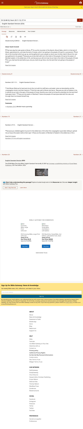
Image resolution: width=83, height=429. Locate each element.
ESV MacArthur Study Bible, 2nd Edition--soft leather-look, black (51, 235)
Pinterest (32, 404)
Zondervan (32, 388)
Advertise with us (34, 346)
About (31, 315)
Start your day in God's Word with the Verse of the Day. (41, 7)
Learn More (23, 187)
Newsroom (32, 328)
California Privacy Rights (37, 353)
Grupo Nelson (33, 379)
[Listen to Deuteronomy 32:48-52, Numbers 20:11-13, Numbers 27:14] (25, 36)
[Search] (80, 20)
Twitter (31, 408)
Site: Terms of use (34, 359)
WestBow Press (34, 386)
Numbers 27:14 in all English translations (17, 138)
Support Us (32, 331)
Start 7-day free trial (10, 187)
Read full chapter (10, 65)
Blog (30, 326)
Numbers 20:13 (11, 106)
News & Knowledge (35, 317)
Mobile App (32, 322)
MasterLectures (34, 391)
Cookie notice (33, 357)
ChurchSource (33, 375)
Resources (12, 31)
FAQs (31, 339)
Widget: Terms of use (35, 362)
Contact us (32, 348)
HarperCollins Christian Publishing (39, 377)
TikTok (31, 406)
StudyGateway (33, 372)
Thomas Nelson (34, 384)
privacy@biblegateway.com (8, 304)
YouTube (32, 410)
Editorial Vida (33, 381)
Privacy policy (33, 350)
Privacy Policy (69, 302)
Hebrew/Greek (21, 31)
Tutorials (32, 341)
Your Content (31, 31)
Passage (4, 31)
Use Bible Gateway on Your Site (38, 344)
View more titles (41, 253)
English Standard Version (13, 160)
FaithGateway (33, 370)
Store (31, 324)
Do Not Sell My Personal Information (41, 355)
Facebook (32, 399)
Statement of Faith (35, 319)
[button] (80, 3)
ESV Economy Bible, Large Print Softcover (30, 235)
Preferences (33, 421)
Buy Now (25, 246)
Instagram (32, 401)
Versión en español (35, 419)
